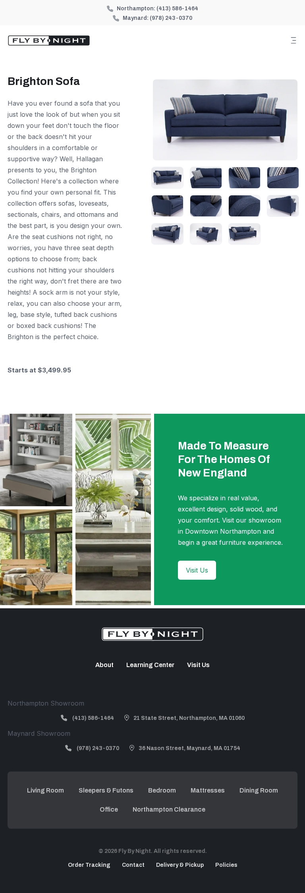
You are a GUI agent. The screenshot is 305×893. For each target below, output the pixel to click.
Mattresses (208, 790)
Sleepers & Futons (106, 790)
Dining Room (258, 790)
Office (109, 809)
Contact (133, 865)
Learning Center (150, 665)
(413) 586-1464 (177, 9)
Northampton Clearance (169, 809)
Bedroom (162, 790)
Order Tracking (89, 865)
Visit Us (197, 570)
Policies (226, 865)
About (104, 665)
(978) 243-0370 (171, 18)
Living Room (45, 790)
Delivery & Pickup (180, 865)
